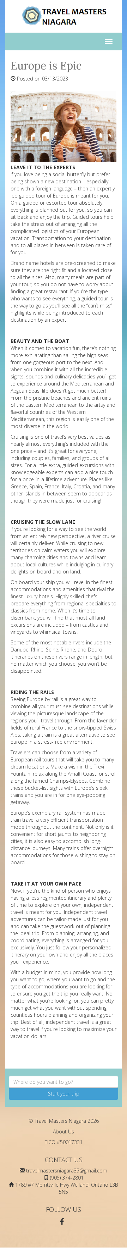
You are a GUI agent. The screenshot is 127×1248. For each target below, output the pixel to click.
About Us (63, 1131)
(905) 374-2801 (67, 1177)
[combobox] (63, 1082)
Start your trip (63, 1093)
